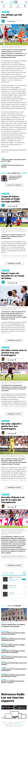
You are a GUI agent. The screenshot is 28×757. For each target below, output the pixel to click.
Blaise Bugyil (11, 360)
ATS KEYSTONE (11, 21)
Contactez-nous (20, 724)
